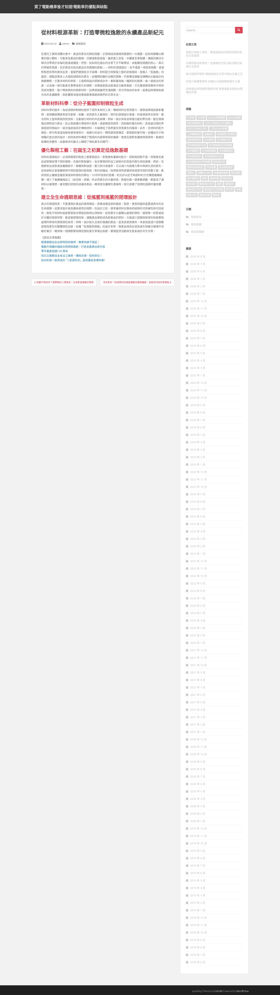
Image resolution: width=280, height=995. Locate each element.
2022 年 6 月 (197, 605)
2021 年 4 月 (197, 709)
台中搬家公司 (224, 139)
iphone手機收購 (216, 117)
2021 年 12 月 (198, 650)
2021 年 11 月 (198, 657)
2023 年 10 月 (198, 487)
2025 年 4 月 (197, 360)
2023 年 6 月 (197, 516)
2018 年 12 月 (198, 917)
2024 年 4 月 (197, 442)
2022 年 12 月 (198, 561)
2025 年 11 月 (198, 308)
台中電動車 (193, 150)
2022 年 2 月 (197, 635)
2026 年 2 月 (197, 286)
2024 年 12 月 (198, 383)
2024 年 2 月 (197, 457)
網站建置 (214, 178)
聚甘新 (229, 189)
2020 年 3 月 (197, 806)
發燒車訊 (81, 43)
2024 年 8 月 (197, 412)
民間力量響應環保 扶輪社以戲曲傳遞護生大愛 (213, 81)
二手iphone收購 (218, 128)
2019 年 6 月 (197, 873)
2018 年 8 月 (197, 947)
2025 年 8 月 (197, 331)
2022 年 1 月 (197, 643)
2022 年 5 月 (197, 613)
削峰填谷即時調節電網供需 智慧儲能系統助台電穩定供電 (214, 90)
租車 (204, 178)
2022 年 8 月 (197, 591)
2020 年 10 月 (198, 754)
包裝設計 (209, 134)
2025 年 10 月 (198, 316)
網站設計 (191, 184)
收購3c (190, 172)
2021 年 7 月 (197, 687)
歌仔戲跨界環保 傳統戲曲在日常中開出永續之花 (214, 74)
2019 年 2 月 (197, 903)
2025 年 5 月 (197, 353)
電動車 (216, 195)
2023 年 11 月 (198, 479)
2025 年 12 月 (198, 301)
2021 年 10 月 (198, 665)
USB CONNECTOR (197, 128)
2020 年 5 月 (197, 791)
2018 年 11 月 (198, 925)
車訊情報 (196, 224)
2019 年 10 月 (198, 843)
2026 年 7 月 (197, 264)
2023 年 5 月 (197, 524)
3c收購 (201, 117)
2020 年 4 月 (197, 799)
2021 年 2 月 (197, 724)
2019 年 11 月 (198, 836)
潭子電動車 (193, 178)
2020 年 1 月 (197, 821)
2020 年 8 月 (197, 769)
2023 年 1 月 (197, 553)
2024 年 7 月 (197, 420)
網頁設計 (229, 184)
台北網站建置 (209, 150)
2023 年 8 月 (197, 501)
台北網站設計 (226, 150)
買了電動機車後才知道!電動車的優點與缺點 (71, 6)
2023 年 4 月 (197, 531)
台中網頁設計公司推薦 (220, 145)
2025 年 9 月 (197, 323)
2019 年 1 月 (197, 910)
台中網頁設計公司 (196, 145)
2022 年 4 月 (197, 620)
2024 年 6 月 (197, 427)
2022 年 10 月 (198, 576)
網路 (219, 184)
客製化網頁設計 (195, 167)
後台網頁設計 (226, 167)
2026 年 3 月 (197, 279)
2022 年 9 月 (197, 583)
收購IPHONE (204, 172)
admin (65, 43)
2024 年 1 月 (197, 464)
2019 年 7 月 (197, 865)
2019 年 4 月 (197, 888)
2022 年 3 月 (197, 628)
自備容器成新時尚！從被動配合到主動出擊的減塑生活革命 (214, 64)
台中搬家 (209, 139)
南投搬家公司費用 (226, 134)
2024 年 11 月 (198, 390)
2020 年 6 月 (197, 784)
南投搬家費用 (194, 139)
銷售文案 (191, 195)
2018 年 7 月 (197, 955)
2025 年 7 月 (197, 338)
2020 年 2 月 (197, 813)
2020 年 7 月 (197, 776)
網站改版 (227, 178)
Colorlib (218, 991)
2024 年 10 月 (198, 397)
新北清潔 (235, 172)
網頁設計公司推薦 (213, 189)
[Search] (239, 30)
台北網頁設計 (194, 156)
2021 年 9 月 (197, 672)
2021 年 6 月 (197, 695)
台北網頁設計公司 (213, 156)
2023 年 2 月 (197, 546)
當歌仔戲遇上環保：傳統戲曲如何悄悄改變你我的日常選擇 (214, 53)
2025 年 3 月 (197, 368)
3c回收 (190, 117)
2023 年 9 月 (197, 494)
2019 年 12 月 (198, 828)
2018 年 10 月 (198, 932)
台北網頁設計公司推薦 (198, 161)
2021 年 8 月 (197, 680)
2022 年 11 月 (198, 568)
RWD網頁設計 (194, 123)
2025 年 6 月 (197, 345)
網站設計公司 (207, 184)
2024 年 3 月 (197, 449)
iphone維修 (234, 117)
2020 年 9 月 (197, 761)
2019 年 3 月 (197, 895)
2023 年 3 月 (197, 539)
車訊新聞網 (197, 232)
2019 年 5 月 (197, 880)
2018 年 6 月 (197, 962)
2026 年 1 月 (197, 293)
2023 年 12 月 (198, 472)
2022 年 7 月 (197, 598)
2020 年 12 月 (198, 739)
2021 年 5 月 (197, 702)
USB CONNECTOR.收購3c (218, 123)
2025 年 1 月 (197, 375)
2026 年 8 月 (197, 256)
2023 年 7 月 (197, 509)
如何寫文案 (219, 161)
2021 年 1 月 (197, 732)
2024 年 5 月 (197, 435)
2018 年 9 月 (197, 940)
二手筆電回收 (194, 134)
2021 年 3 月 (197, 717)
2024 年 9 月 (197, 405)
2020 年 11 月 (198, 747)
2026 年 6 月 (197, 271)
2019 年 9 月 (197, 851)
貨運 (238, 189)
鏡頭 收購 (205, 195)
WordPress (243, 991)
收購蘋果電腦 (221, 172)
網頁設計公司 (194, 189)
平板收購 (211, 167)
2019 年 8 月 (197, 858)
